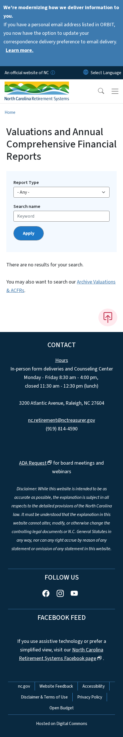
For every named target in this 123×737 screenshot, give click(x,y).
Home (10, 112)
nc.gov (24, 686)
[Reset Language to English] (85, 72)
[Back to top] (107, 317)
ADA (33, 463)
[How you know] (52, 72)
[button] (97, 91)
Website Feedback (56, 686)
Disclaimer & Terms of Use (44, 697)
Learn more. (19, 50)
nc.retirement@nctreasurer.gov (61, 420)
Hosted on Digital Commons (61, 723)
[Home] (37, 85)
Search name (26, 206)
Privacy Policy (89, 697)
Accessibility (93, 686)
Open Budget (61, 708)
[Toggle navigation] (115, 91)
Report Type (26, 182)
